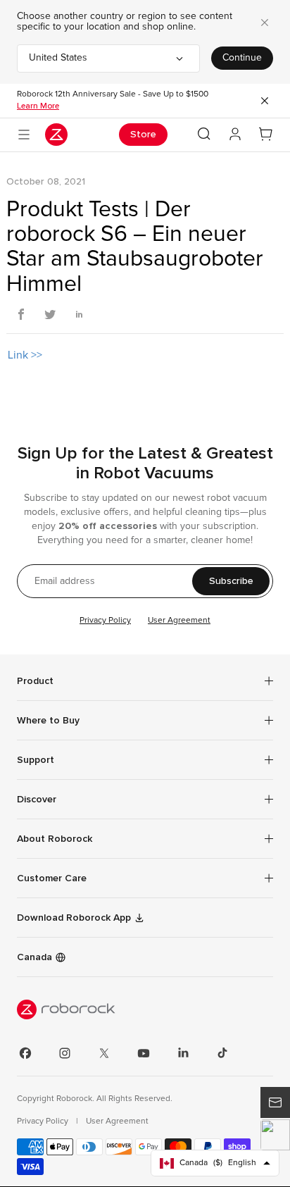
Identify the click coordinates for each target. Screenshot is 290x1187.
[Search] (204, 134)
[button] (275, 1134)
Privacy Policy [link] (43, 1121)
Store (143, 134)
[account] (235, 134)
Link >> (25, 355)
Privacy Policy (105, 620)
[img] (145, 1009)
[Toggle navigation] (23, 134)
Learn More (38, 105)
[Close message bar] (264, 100)
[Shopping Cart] (266, 134)
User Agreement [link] (117, 1121)
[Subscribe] (275, 1102)
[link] (145, 878)
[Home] (56, 134)
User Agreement (179, 620)
